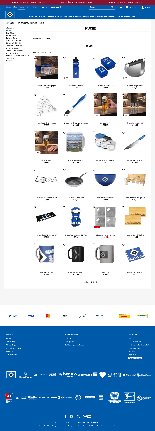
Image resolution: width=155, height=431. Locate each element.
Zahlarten (9, 351)
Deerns (51, 16)
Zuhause (77, 16)
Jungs (43, 16)
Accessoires (66, 16)
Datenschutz (133, 351)
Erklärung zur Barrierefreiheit (139, 345)
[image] (46, 72)
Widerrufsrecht (11, 355)
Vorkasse (99, 316)
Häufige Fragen (11, 342)
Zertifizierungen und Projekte (75, 345)
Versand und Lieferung (14, 348)
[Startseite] (10, 14)
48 (50, 53)
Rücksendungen (11, 345)
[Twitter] (78, 416)
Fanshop (21, 7)
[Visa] (31, 316)
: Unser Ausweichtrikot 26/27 (29, 2)
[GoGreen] (141, 316)
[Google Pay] (82, 316)
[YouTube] (87, 416)
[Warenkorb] (121, 7)
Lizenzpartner (128, 16)
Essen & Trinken (12, 53)
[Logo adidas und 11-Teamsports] (35, 376)
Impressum (132, 355)
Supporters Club (112, 16)
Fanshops (68, 338)
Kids (57, 16)
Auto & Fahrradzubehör (14, 51)
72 (54, 53)
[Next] (96, 282)
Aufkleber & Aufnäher (14, 46)
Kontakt (8, 338)
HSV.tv (28, 7)
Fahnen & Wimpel (12, 48)
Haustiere (9, 61)
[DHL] (124, 316)
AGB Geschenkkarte (135, 342)
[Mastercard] (48, 316)
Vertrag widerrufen (135, 358)
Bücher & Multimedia (13, 43)
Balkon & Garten (12, 38)
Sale (92, 16)
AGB (130, 338)
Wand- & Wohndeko (13, 40)
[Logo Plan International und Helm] (51, 375)
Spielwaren (10, 58)
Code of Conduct (134, 348)
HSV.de (8, 7)
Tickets (15, 7)
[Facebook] (65, 416)
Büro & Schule (11, 35)
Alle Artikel (10, 28)
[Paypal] (13, 316)
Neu (31, 16)
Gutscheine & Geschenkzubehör (17, 56)
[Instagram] (72, 416)
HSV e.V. (34, 7)
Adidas (37, 16)
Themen (85, 16)
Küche (8, 30)
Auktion (99, 16)
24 (45, 53)
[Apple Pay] (65, 316)
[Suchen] (112, 7)
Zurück (10, 23)
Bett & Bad (10, 33)
